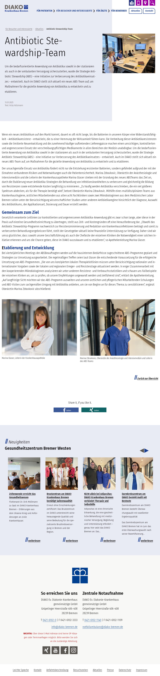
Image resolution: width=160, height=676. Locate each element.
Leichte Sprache (22, 670)
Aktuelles (135, 10)
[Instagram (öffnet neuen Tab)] (74, 650)
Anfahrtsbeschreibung (57, 669)
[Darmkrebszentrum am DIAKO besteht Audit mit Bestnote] (137, 473)
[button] (66, 410)
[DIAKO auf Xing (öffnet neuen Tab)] (46, 650)
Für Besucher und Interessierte (74, 10)
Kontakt (149, 10)
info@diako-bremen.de (64, 627)
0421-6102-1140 (92, 620)
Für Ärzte (101, 10)
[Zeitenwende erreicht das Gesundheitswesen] (24, 473)
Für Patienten (44, 10)
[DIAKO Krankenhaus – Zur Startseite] (80, 575)
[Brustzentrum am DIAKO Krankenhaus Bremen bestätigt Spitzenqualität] (61, 473)
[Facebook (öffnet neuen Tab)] (64, 650)
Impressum (141, 669)
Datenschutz (125, 669)
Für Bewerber (119, 10)
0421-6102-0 (49, 620)
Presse (110, 669)
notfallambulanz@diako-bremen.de (102, 627)
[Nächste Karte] (146, 450)
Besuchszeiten (80, 669)
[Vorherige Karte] (142, 450)
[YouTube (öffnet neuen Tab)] (55, 650)
